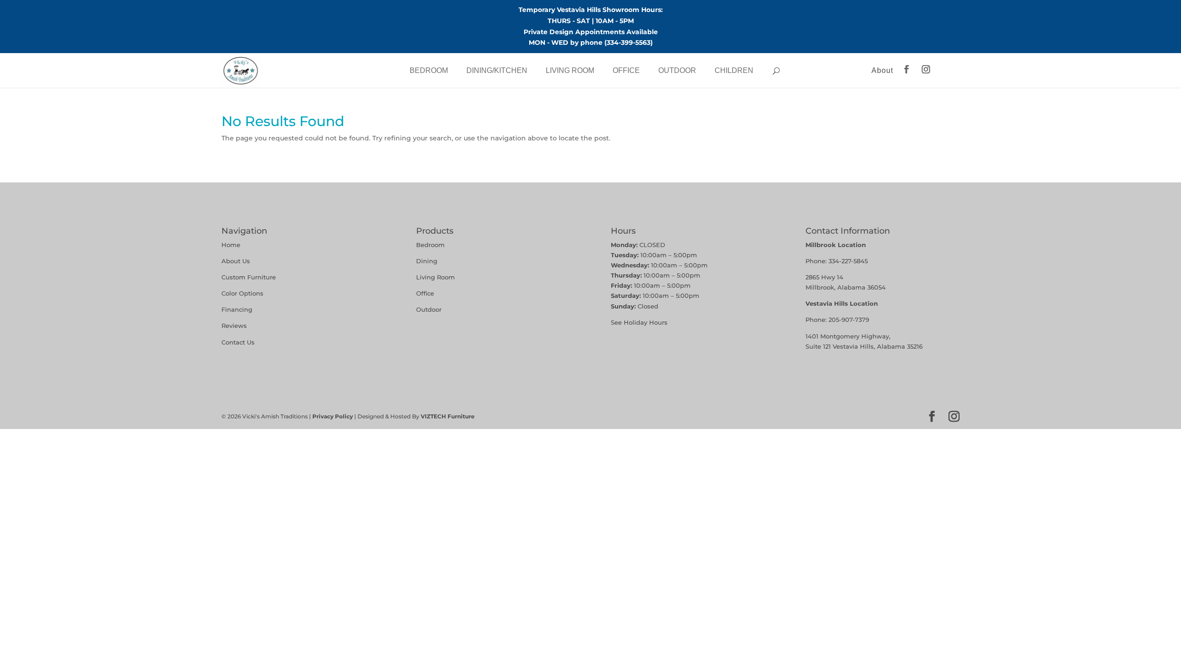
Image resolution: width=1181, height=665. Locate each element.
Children (734, 70)
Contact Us (238, 342)
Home (230, 244)
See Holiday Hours (639, 322)
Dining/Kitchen (496, 70)
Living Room (570, 70)
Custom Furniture (248, 277)
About (882, 70)
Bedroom (429, 70)
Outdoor (677, 70)
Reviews (234, 325)
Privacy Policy (332, 416)
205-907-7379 (849, 319)
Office (626, 70)
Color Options (242, 293)
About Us (235, 261)
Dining (427, 261)
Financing (236, 309)
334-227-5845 (848, 261)
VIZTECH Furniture (448, 416)
